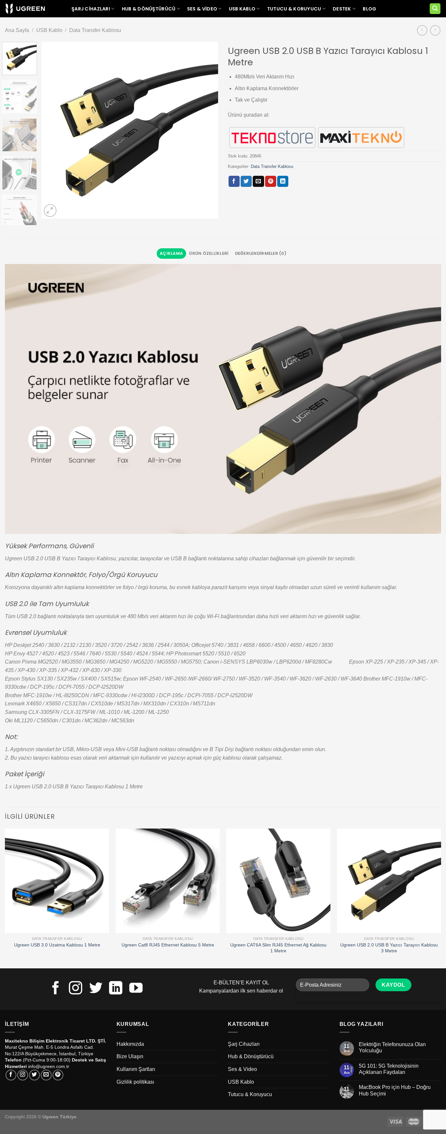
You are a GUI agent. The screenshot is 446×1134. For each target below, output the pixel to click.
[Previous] (53, 130)
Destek (342, 9)
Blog (369, 9)
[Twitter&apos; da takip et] (96, 988)
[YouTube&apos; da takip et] (136, 988)
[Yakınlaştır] (50, 210)
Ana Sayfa (17, 30)
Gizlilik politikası (135, 1082)
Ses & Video (202, 9)
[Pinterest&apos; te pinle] (270, 181)
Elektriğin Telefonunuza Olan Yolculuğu (392, 1047)
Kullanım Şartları (136, 1069)
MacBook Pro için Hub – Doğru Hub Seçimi (395, 1090)
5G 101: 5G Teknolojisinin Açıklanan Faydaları (389, 1069)
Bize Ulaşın (130, 1056)
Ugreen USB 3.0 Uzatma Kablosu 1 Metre (57, 944)
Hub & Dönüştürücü (149, 9)
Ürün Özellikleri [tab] (209, 253)
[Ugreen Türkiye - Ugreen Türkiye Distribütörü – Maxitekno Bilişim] (25, 8)
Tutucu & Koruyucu (294, 9)
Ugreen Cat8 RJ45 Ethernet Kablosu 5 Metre (167, 944)
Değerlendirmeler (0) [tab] (260, 253)
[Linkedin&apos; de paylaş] (282, 181)
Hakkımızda (130, 1044)
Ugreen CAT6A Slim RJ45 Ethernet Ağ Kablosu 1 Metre (278, 948)
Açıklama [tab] (171, 253)
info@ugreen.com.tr (48, 1066)
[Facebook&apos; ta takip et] (55, 988)
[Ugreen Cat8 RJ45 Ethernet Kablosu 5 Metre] (168, 881)
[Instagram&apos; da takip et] (75, 988)
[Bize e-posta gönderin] (46, 1075)
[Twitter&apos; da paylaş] (246, 181)
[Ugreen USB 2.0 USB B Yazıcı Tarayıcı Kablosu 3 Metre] (389, 881)
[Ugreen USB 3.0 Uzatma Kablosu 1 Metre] (57, 881)
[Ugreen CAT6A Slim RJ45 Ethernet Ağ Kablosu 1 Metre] (278, 881)
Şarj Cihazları (91, 9)
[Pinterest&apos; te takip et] (58, 1075)
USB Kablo (242, 9)
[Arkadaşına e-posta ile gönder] (258, 181)
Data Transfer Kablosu (95, 30)
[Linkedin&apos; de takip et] (115, 988)
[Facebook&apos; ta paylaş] (234, 181)
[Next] (206, 130)
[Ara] (435, 8)
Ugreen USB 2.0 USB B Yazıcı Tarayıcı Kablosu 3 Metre (389, 948)
